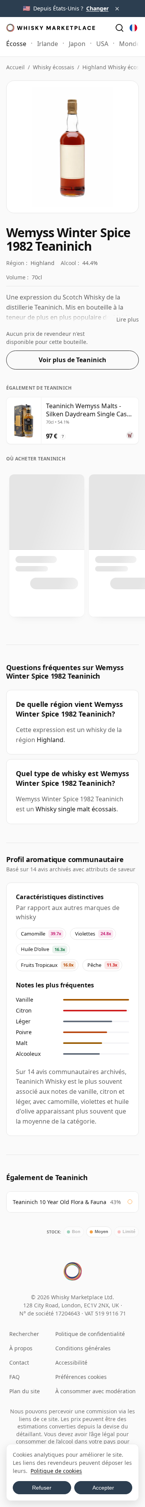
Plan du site (24, 1391)
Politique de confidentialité (90, 1334)
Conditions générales (83, 1348)
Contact (19, 1362)
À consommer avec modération (95, 1391)
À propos (20, 1348)
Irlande (47, 43)
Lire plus (127, 319)
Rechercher (24, 1334)
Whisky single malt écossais (76, 809)
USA (102, 43)
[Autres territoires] (133, 27)
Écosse (16, 43)
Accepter (103, 1488)
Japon (77, 43)
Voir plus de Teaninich (72, 360)
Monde (129, 43)
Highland (50, 740)
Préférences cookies (81, 1376)
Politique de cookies (56, 1470)
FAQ (14, 1376)
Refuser (41, 1488)
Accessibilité (71, 1362)
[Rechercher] (119, 28)
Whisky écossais (53, 67)
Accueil (15, 67)
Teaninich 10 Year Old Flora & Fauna (59, 1202)
